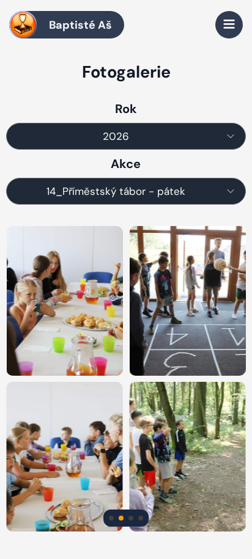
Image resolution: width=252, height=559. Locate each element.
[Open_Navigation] (229, 24)
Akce (126, 164)
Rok (126, 109)
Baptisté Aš (80, 25)
